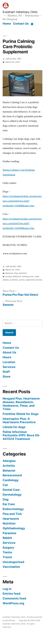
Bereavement (12, 475)
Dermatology (12, 494)
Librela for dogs (14, 427)
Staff (6, 371)
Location (9, 362)
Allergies (9, 461)
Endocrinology (13, 509)
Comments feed (14, 598)
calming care (27, 276)
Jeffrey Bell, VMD (13, 59)
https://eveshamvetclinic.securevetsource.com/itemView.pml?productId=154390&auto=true (22, 223)
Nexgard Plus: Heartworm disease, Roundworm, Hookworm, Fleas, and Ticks (21, 404)
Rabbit (7, 538)
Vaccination (11, 566)
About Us (9, 352)
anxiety (9, 276)
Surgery (8, 547)
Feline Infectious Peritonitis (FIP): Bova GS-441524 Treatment (21, 435)
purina (22, 280)
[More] (32, 24)
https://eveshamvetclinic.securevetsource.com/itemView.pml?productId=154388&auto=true (22, 200)
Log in (7, 589)
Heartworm (11, 518)
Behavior (9, 273)
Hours (7, 357)
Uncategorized (13, 562)
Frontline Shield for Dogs (21, 414)
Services (9, 367)
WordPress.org (13, 603)
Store (6, 376)
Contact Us (21, 23)
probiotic (14, 280)
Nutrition (23, 273)
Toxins (7, 552)
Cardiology (11, 480)
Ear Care (9, 504)
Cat (5, 485)
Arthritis (9, 465)
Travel (7, 557)
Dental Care (11, 489)
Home (7, 23)
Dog (16, 273)
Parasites (9, 533)
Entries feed (11, 593)
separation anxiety (34, 280)
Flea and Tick (12, 514)
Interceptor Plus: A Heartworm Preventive (19, 420)
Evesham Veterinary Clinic (20, 12)
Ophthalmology (14, 528)
